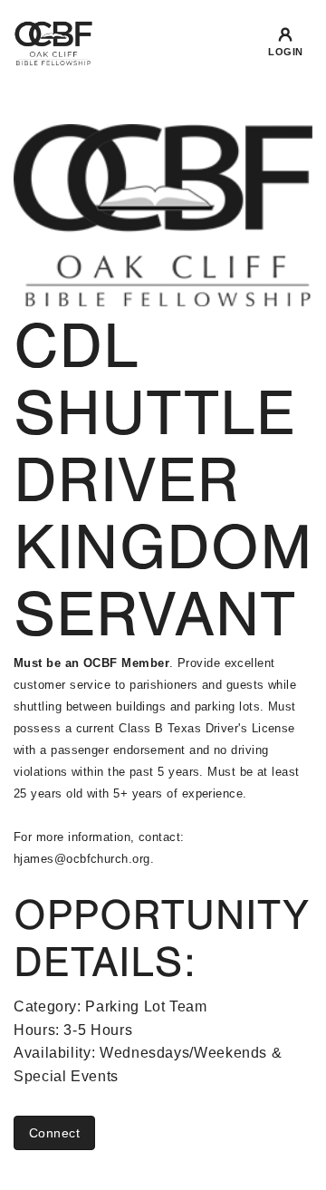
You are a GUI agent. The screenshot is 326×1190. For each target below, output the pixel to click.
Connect (54, 1133)
